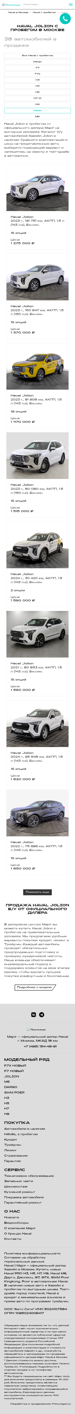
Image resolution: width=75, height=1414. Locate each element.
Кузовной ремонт (19, 1192)
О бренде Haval (17, 1234)
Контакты (12, 1239)
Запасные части (18, 1181)
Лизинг (10, 1150)
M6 (37, 117)
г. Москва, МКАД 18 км (38, 1041)
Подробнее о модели (34, 987)
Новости (11, 1217)
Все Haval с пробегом (37, 56)
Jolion (37, 110)
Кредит (10, 1140)
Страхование (16, 1156)
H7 (6, 1109)
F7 (37, 68)
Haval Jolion (22, 217)
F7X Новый (15, 1066)
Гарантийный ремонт (23, 1203)
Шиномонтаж (16, 1187)
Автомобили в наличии (24, 1129)
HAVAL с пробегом (21, 1134)
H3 (38, 80)
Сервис (14, 1170)
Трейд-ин (12, 1145)
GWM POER (14, 1093)
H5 (38, 86)
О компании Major (20, 1228)
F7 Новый (14, 1071)
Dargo (37, 62)
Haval (9, 1266)
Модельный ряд (27, 1060)
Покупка (17, 1123)
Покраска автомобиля (24, 1197)
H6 (37, 92)
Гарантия (12, 1161)
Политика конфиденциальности (32, 1253)
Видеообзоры (16, 1223)
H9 (37, 104)
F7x (37, 74)
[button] (70, 4)
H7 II (38, 98)
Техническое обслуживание (29, 1176)
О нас (12, 1211)
